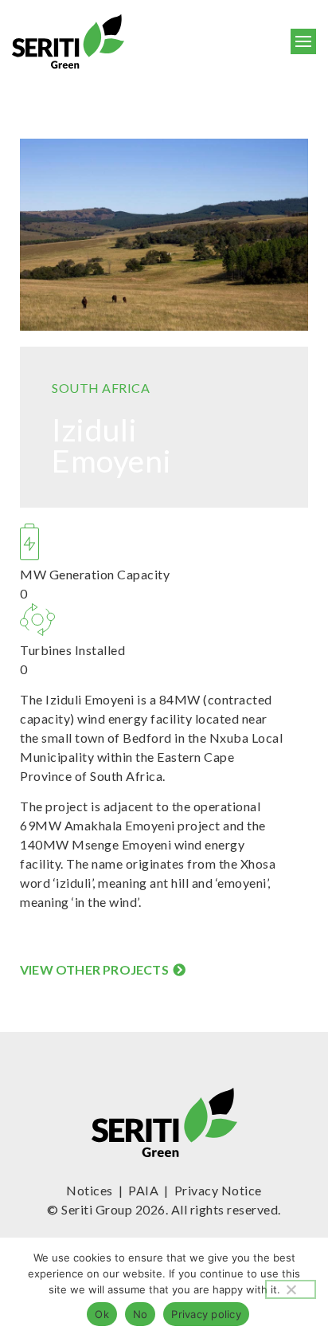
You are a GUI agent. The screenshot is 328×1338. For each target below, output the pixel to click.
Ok (102, 1314)
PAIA (143, 1190)
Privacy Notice (218, 1190)
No (140, 1314)
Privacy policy (206, 1314)
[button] (304, 42)
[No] (290, 1289)
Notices (89, 1190)
